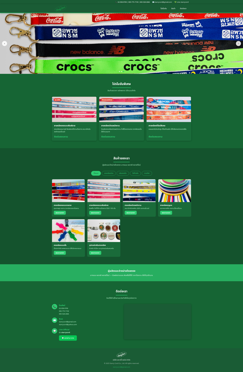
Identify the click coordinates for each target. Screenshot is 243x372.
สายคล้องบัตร (108, 173)
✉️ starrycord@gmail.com (162, 2)
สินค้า (173, 8)
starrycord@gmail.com (67, 322)
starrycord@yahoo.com (68, 324)
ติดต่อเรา (183, 8)
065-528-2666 (64, 314)
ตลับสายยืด (123, 173)
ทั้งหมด (96, 173)
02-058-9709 (63, 308)
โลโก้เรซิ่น (135, 173)
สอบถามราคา (60, 213)
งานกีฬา (147, 173)
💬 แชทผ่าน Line (68, 338)
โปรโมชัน (164, 8)
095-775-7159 (64, 311)
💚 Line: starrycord (181, 2)
